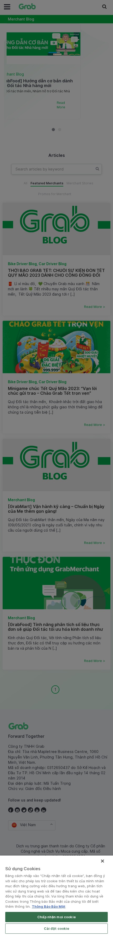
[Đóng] (102, 861)
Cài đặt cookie (56, 928)
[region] (56, 895)
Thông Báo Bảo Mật (48, 906)
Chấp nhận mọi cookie (56, 917)
